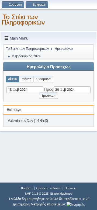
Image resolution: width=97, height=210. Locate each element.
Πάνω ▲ (70, 188)
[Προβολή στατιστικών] (76, 204)
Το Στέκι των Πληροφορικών (23, 19)
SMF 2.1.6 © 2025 (36, 193)
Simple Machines (61, 193)
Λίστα (12, 79)
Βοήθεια (27, 188)
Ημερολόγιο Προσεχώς (49, 67)
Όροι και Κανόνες (48, 188)
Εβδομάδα (43, 79)
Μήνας (26, 79)
